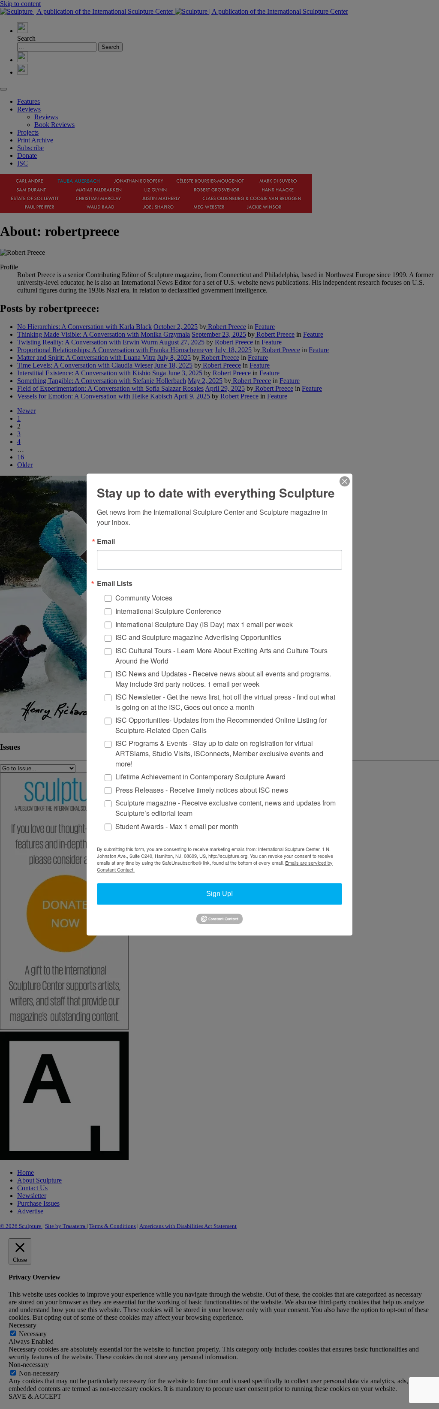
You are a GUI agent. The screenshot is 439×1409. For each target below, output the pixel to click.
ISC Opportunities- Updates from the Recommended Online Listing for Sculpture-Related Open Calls (221, 725)
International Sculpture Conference (168, 611)
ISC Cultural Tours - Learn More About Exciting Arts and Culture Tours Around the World (221, 656)
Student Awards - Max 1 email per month (176, 826)
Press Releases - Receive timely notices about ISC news (201, 790)
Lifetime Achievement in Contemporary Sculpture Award (200, 776)
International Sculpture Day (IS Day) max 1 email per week (204, 624)
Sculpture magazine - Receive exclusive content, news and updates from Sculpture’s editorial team (225, 808)
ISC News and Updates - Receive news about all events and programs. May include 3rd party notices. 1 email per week (223, 679)
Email (106, 541)
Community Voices (143, 598)
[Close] (345, 481)
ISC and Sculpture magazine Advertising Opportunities (198, 638)
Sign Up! (219, 893)
